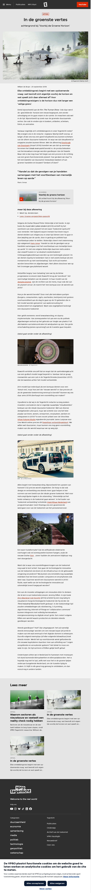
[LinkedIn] (26, 808)
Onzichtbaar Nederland (57, 502)
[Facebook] (30, 808)
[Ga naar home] (45, 4)
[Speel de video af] (45, 529)
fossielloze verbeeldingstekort (55, 422)
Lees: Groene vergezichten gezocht (35, 216)
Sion (32, 555)
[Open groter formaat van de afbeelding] (45, 351)
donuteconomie (24, 282)
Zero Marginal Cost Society (29, 598)
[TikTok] (23, 808)
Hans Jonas (35, 243)
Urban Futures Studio (27, 419)
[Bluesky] (19, 808)
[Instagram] (15, 808)
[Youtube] (11, 808)
